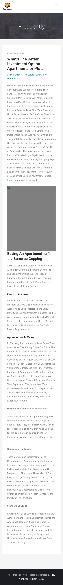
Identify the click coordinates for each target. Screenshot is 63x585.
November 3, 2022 (15, 53)
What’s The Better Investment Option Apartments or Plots (25, 64)
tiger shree (15, 75)
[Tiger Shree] (7, 6)
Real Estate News (31, 75)
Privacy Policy (37, 579)
